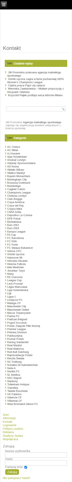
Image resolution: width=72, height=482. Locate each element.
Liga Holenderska (17, 290)
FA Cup (11, 234)
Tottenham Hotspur (18, 384)
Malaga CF (14, 303)
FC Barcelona (15, 237)
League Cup (14, 280)
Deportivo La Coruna (19, 215)
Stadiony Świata (13, 435)
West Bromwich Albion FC (22, 404)
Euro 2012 (13, 224)
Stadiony (12, 381)
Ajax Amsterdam (17, 156)
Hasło (9, 459)
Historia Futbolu (16, 264)
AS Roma (13, 166)
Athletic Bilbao (15, 169)
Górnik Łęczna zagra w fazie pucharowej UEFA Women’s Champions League (35, 80)
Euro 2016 (13, 228)
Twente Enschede (17, 390)
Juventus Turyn (16, 270)
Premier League (16, 329)
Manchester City (16, 306)
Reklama (8, 432)
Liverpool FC (15, 299)
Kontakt (7, 421)
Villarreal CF (14, 400)
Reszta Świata (15, 358)
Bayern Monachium (18, 176)
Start (6, 414)
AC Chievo (13, 146)
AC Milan (12, 150)
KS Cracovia (14, 277)
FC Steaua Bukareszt (20, 247)
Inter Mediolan (15, 267)
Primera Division (17, 332)
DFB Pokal (13, 218)
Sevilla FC (13, 371)
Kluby (10, 273)
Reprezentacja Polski (19, 355)
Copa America (15, 202)
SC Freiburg (14, 361)
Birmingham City (17, 179)
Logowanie (9, 425)
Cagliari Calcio (16, 189)
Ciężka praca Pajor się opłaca (26, 85)
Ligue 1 (11, 296)
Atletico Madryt (16, 172)
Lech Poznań (15, 283)
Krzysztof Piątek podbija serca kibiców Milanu (35, 95)
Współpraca (10, 439)
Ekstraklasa (14, 221)
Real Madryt (14, 345)
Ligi (9, 293)
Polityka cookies (13, 428)
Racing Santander (18, 342)
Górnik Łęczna (15, 254)
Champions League (19, 192)
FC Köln (12, 241)
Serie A (11, 368)
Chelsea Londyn (17, 195)
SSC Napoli (14, 377)
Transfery (12, 387)
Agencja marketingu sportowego (42, 122)
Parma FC (13, 316)
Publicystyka (14, 335)
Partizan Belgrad (17, 319)
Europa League (16, 231)
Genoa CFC (14, 251)
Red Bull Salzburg (18, 351)
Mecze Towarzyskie (19, 312)
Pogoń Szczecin (17, 322)
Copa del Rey (15, 205)
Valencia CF (14, 397)
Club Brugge (14, 198)
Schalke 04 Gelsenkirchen (22, 364)
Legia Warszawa (17, 286)
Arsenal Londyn (16, 159)
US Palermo (14, 394)
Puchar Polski (15, 338)
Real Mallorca (15, 348)
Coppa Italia (14, 208)
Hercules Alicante (17, 260)
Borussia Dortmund (18, 182)
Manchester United (18, 309)
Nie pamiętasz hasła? (16, 478)
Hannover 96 (14, 257)
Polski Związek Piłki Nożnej (23, 325)
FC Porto (12, 244)
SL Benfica (13, 374)
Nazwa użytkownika (17, 451)
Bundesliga (14, 185)
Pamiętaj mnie (14, 467)
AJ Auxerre (13, 153)
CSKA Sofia (14, 211)
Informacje (9, 418)
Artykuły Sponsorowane (21, 163)
